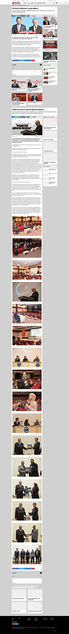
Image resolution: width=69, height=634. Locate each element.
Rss (56, 627)
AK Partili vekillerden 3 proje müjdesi (23, 5)
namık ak (19, 586)
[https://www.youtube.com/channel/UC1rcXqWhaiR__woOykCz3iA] (14, 624)
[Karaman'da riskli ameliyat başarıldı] (35, 605)
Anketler (28, 620)
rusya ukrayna (23, 586)
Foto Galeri (28, 618)
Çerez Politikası (48, 627)
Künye (40, 627)
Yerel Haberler (36, 620)
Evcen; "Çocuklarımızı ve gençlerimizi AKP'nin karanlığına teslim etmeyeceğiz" (18, 103)
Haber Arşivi (51, 619)
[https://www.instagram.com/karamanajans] (18, 624)
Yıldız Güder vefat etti (16, 611)
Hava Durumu (45, 618)
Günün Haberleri (52, 618)
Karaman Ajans (40, 35)
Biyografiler (36, 619)
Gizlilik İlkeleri (52, 627)
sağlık (28, 78)
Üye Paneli (27, 0)
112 (26, 78)
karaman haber (23, 78)
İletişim (43, 627)
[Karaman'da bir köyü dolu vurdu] (19, 593)
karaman (13, 78)
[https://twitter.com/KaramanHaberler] (16, 624)
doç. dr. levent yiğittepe (34, 586)
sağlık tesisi (16, 78)
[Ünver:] (35, 83)
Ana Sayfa (13, 5)
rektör (16, 586)
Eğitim (20, 618)
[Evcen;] (19, 97)
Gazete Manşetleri (45, 619)
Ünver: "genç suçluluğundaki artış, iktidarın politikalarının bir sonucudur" (34, 90)
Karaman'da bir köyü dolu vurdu (18, 598)
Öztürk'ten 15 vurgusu (32, 102)
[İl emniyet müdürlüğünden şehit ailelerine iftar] (35, 593)
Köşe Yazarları (29, 619)
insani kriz (29, 586)
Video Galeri (36, 618)
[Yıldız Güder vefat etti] (19, 605)
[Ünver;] (19, 83)
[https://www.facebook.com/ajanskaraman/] (12, 624)
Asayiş (12, 618)
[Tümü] (46, 3)
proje (20, 78)
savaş (26, 586)
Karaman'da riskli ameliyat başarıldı (34, 611)
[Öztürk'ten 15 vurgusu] (35, 97)
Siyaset (16, 5)
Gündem (13, 619)
